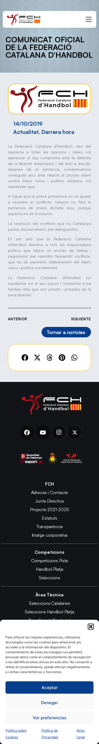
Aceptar (50, 687)
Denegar (49, 702)
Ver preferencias (49, 717)
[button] (91, 626)
